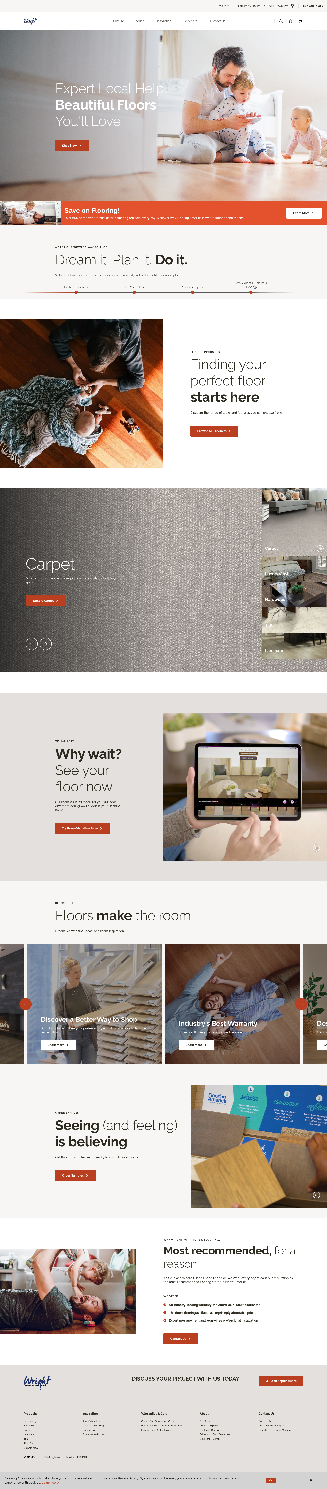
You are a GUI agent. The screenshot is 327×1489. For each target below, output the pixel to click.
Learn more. (50, 1482)
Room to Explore (209, 1425)
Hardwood (29, 1425)
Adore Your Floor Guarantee (215, 1434)
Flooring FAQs (89, 1430)
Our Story (205, 1421)
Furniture (118, 21)
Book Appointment (283, 1381)
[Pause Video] (316, 848)
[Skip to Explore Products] (76, 292)
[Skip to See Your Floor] (134, 292)
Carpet (27, 1430)
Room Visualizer (91, 1421)
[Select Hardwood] (320, 599)
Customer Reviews (210, 1430)
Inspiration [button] (164, 21)
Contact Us (217, 21)
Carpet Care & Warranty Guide (158, 1421)
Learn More (301, 213)
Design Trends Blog (93, 1425)
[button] (280, 21)
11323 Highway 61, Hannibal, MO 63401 (65, 1457)
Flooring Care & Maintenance (157, 1430)
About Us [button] (190, 21)
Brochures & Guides (93, 1434)
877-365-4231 (313, 5)
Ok (270, 1480)
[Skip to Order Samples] (192, 292)
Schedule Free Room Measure (275, 1430)
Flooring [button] (138, 21)
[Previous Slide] (32, 644)
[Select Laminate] (320, 650)
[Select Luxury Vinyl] (320, 574)
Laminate (29, 1434)
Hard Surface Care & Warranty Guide (161, 1425)
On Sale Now (31, 1448)
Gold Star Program (210, 1439)
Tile (26, 1439)
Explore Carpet (43, 600)
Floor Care (29, 1443)
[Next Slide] (46, 644)
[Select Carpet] (320, 548)
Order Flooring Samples (272, 1425)
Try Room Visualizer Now (80, 828)
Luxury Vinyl (30, 1421)
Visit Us (224, 6)
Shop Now (69, 145)
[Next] (301, 1004)
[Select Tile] (320, 625)
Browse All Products (212, 431)
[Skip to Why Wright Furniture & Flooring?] (251, 292)
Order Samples (73, 1175)
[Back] (25, 1004)
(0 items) (300, 21)
